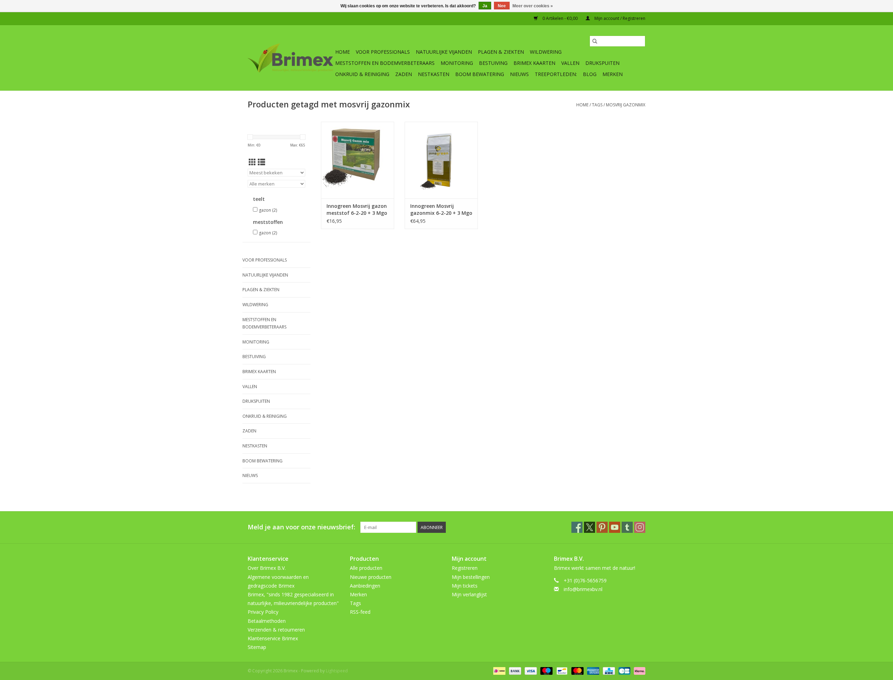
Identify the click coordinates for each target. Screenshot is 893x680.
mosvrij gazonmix (625, 105)
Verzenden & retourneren (276, 629)
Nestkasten (433, 74)
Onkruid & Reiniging (362, 74)
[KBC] (608, 671)
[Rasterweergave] (252, 162)
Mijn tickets (465, 585)
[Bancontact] (561, 671)
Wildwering (546, 51)
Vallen (570, 63)
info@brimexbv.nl (583, 589)
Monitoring (457, 63)
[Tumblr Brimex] (627, 527)
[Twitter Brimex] (589, 527)
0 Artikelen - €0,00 (560, 18)
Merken (612, 74)
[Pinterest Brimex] (602, 527)
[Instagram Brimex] (639, 527)
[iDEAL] (498, 671)
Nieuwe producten (370, 577)
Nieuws (519, 74)
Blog (589, 74)
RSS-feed (360, 612)
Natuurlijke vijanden (444, 51)
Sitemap (257, 647)
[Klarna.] (638, 671)
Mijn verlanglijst (469, 594)
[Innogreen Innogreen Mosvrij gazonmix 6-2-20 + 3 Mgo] (441, 160)
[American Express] (592, 671)
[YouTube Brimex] (614, 527)
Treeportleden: (556, 74)
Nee (502, 5)
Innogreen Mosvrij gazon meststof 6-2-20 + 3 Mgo (357, 209)
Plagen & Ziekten (501, 51)
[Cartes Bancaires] (623, 671)
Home (342, 51)
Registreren (465, 568)
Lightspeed (337, 671)
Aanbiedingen (365, 585)
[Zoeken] (595, 41)
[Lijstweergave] (261, 162)
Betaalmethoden (267, 621)
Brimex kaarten (534, 63)
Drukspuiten (602, 63)
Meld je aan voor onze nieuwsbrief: (301, 527)
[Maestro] (546, 671)
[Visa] (530, 671)
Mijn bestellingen (471, 577)
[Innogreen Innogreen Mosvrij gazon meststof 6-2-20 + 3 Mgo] (357, 160)
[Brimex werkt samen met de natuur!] (290, 58)
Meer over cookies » (532, 5)
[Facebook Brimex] (577, 527)
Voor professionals (383, 51)
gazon (268, 210)
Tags (597, 105)
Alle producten (366, 568)
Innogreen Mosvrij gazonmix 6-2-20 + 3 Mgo (441, 209)
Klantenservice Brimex (273, 638)
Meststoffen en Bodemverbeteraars (385, 63)
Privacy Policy (263, 612)
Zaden (403, 74)
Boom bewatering (479, 74)
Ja (484, 5)
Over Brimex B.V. (267, 568)
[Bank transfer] (514, 671)
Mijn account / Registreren (619, 18)
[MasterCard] (577, 671)
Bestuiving (493, 63)
